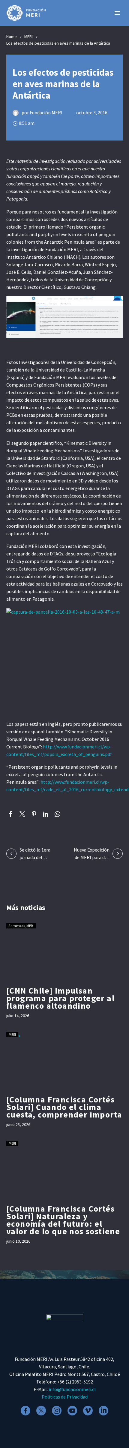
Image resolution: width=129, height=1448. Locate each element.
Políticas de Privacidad (65, 1397)
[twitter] (41, 1410)
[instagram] (57, 1410)
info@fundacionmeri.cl (72, 1389)
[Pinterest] (34, 814)
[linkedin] (103, 1410)
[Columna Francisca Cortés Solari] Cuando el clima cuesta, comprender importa (64, 1107)
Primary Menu (117, 12)
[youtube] (72, 1410)
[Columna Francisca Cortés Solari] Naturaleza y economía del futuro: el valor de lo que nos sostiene (63, 1220)
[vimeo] (88, 1410)
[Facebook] (11, 814)
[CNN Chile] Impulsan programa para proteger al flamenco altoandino (60, 998)
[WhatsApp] (57, 814)
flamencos (17, 925)
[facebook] (25, 1410)
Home (11, 36)
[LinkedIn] (46, 814)
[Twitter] (22, 814)
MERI (28, 36)
